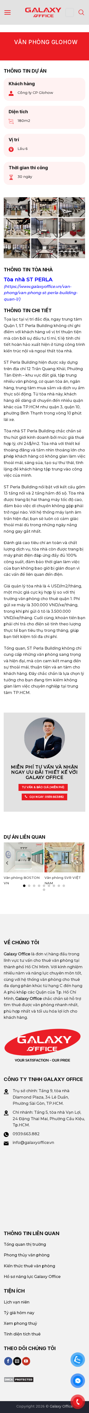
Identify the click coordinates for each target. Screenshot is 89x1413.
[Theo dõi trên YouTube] (26, 1361)
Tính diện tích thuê (22, 1334)
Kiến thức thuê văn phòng (29, 1266)
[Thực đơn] (7, 12)
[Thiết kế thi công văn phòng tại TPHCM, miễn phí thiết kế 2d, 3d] (44, 207)
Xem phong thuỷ (20, 1323)
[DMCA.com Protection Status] (19, 1379)
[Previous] (7, 863)
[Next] (80, 863)
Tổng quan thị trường (25, 1244)
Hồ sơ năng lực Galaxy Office (32, 1276)
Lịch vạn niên (16, 1302)
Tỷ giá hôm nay (19, 1312)
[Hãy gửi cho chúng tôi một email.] (17, 1361)
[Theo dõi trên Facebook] (8, 1361)
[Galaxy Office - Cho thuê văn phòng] (43, 12)
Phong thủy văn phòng (26, 1255)
